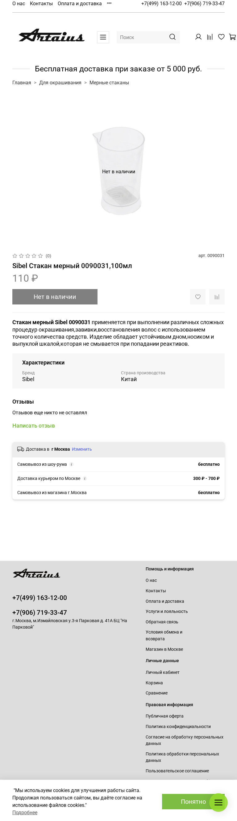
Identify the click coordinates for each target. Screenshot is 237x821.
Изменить (82, 449)
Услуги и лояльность (167, 611)
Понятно (193, 801)
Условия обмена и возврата (164, 636)
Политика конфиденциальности (178, 726)
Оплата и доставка (80, 3)
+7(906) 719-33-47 (204, 3)
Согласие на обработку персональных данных (184, 740)
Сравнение (157, 693)
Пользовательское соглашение (177, 771)
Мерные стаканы (109, 83)
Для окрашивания (60, 83)
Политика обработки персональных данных (182, 757)
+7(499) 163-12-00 (161, 3)
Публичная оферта (165, 716)
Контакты (41, 3)
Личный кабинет (163, 672)
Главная (21, 83)
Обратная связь (162, 622)
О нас (18, 3)
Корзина (154, 683)
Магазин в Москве (164, 649)
